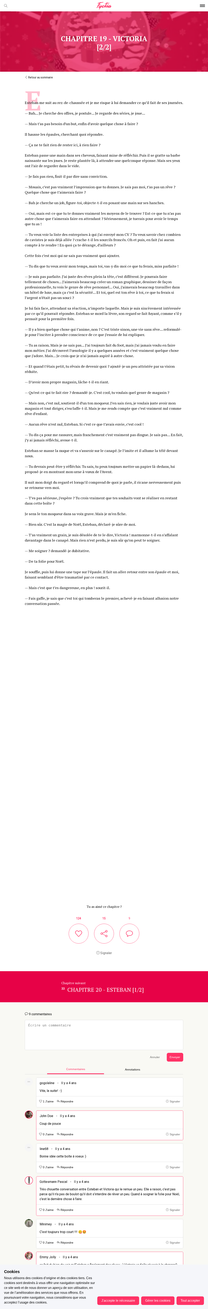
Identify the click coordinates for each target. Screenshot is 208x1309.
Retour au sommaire (40, 77)
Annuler (155, 1057)
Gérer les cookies (157, 1300)
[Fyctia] (104, 6)
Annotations (132, 1069)
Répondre (66, 1101)
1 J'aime (48, 1101)
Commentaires (75, 1069)
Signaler (106, 953)
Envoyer (175, 1057)
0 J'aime (48, 1134)
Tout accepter (190, 1300)
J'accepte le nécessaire (118, 1300)
